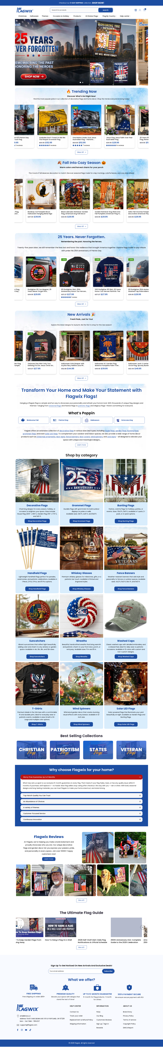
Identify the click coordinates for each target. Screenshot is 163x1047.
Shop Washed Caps (126, 656)
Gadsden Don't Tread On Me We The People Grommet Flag (97, 138)
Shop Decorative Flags (37, 521)
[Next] (142, 927)
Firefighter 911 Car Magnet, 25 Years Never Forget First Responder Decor (74, 291)
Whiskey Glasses (81, 573)
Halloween (34, 16)
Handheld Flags (37, 573)
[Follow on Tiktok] (30, 1030)
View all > (81, 900)
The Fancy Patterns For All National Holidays (117, 941)
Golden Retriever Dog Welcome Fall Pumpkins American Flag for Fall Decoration (142, 214)
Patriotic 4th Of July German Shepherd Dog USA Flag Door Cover (141, 365)
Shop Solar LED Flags (126, 724)
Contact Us (74, 1012)
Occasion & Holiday (61, 16)
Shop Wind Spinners (82, 724)
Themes (45, 16)
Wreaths (81, 641)
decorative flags (66, 430)
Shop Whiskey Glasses (82, 589)
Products (77, 16)
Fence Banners (126, 573)
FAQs (98, 1012)
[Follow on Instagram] (22, 1030)
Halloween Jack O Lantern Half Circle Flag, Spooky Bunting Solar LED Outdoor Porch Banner (42, 365)
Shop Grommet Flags (81, 521)
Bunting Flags (125, 505)
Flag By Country (109, 16)
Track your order (76, 1016)
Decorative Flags (37, 505)
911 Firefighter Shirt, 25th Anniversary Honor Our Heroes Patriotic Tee (108, 291)
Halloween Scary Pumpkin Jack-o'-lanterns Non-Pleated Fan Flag (30, 139)
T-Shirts (37, 708)
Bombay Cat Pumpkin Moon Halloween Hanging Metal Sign (74, 213)
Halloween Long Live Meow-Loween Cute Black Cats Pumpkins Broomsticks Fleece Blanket (74, 366)
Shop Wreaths (81, 656)
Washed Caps (126, 641)
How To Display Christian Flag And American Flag (52, 941)
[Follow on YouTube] (26, 1030)
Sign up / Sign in (102, 1024)
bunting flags (132, 430)
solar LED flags (51, 433)
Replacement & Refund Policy (81, 1020)
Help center (124, 16)
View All (80, 152)
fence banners (72, 436)
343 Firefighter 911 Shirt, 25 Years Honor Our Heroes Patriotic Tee (142, 290)
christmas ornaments (45, 436)
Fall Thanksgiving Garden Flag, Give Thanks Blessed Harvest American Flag (41, 214)
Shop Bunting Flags (126, 521)
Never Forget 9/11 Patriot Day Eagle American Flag (62, 138)
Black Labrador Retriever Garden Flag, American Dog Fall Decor (109, 213)
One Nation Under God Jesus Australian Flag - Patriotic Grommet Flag (129, 139)
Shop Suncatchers (37, 656)
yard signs (111, 436)
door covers (85, 436)
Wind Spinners (81, 708)
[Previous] (20, 927)
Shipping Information (78, 1024)
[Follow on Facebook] (18, 1030)
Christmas (22, 16)
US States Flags (91, 16)
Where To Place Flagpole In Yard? (18, 940)
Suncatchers (37, 641)
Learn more (48, 859)
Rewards (99, 1028)
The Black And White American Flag (83, 941)
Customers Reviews (104, 1020)
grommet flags (29, 433)
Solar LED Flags (126, 708)
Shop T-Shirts (37, 724)
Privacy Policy (128, 1016)
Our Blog (99, 1016)
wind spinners (97, 436)
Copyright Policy (129, 1024)
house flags (110, 430)
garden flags (120, 430)
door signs (60, 436)
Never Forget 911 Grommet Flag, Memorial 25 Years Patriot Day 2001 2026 (41, 291)
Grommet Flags (81, 505)
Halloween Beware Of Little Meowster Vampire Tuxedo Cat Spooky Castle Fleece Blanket (108, 365)
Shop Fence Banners (126, 589)
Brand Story (127, 1012)
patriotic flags (84, 406)
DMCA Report (128, 1028)
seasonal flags (55, 406)
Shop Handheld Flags (37, 589)
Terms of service (129, 1020)
